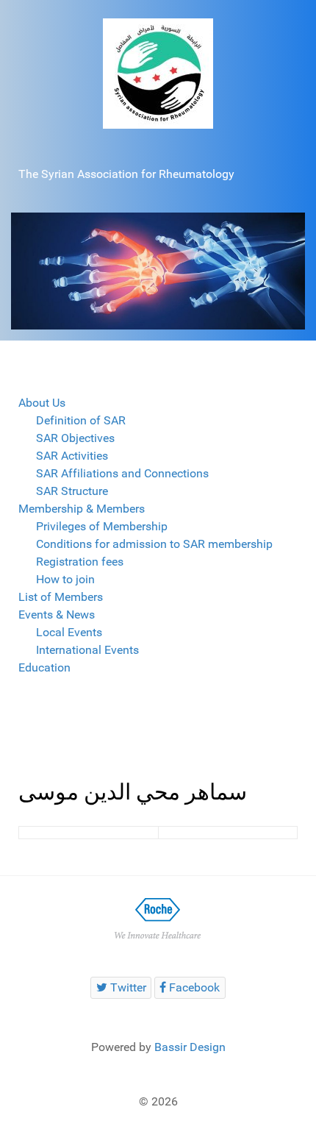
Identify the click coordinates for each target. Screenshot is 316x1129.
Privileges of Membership (102, 526)
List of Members (60, 597)
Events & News (56, 615)
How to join (65, 579)
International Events (87, 650)
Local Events (69, 632)
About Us (41, 403)
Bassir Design (190, 1047)
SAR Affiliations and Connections (122, 473)
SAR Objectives (75, 438)
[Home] (158, 72)
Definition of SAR (81, 420)
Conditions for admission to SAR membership (154, 544)
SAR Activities (72, 456)
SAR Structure (72, 491)
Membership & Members (81, 509)
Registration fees (79, 562)
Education (44, 667)
